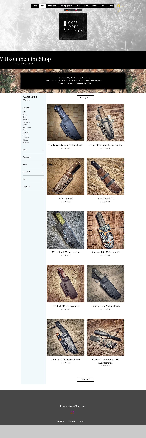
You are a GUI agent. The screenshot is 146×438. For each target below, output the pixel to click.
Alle (24, 112)
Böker (24, 114)
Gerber (25, 125)
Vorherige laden (85, 98)
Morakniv (26, 135)
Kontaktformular (84, 83)
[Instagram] (72, 412)
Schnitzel (25, 140)
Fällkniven (26, 119)
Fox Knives (26, 122)
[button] (118, 11)
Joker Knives (27, 127)
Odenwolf (26, 137)
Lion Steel (26, 132)
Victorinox (26, 142)
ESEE (25, 117)
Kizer (24, 130)
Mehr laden (85, 379)
